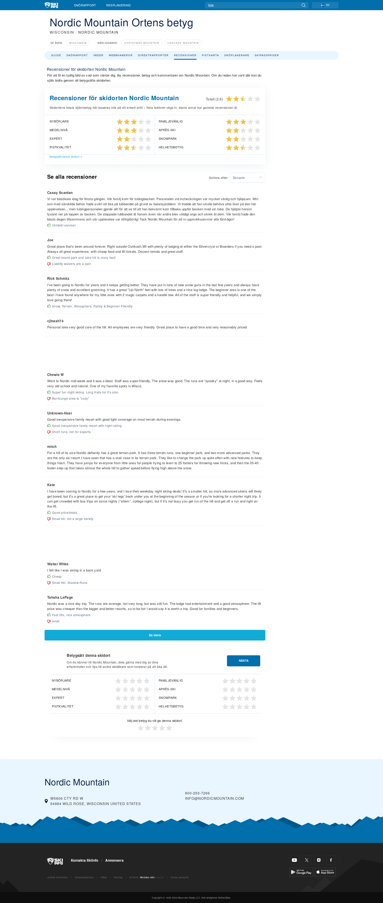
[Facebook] (331, 860)
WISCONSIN (62, 32)
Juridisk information (57, 877)
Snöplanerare (236, 55)
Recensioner (185, 55)
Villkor (104, 877)
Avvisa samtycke (180, 877)
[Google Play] (301, 871)
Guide (56, 55)
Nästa (243, 661)
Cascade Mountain (183, 42)
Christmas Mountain (141, 42)
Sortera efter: (219, 177)
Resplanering (118, 5)
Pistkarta (210, 55)
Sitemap (118, 877)
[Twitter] (306, 860)
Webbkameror (121, 55)
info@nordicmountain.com (214, 798)
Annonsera (114, 860)
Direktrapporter (153, 55)
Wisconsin (78, 42)
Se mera (155, 635)
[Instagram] (319, 860)
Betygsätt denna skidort (64, 156)
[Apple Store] (325, 871)
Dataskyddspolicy (84, 877)
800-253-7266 (197, 793)
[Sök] (304, 5)
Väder (98, 55)
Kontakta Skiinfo (84, 860)
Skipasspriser (267, 55)
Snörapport (85, 5)
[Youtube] (294, 860)
